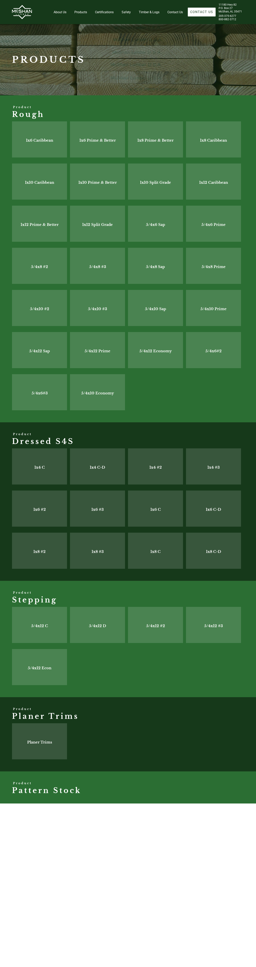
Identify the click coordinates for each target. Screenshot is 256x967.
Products (80, 12)
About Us (60, 12)
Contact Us (175, 12)
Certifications (104, 12)
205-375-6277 (227, 16)
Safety (126, 12)
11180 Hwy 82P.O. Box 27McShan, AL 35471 (230, 8)
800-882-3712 (227, 19)
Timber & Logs (149, 12)
